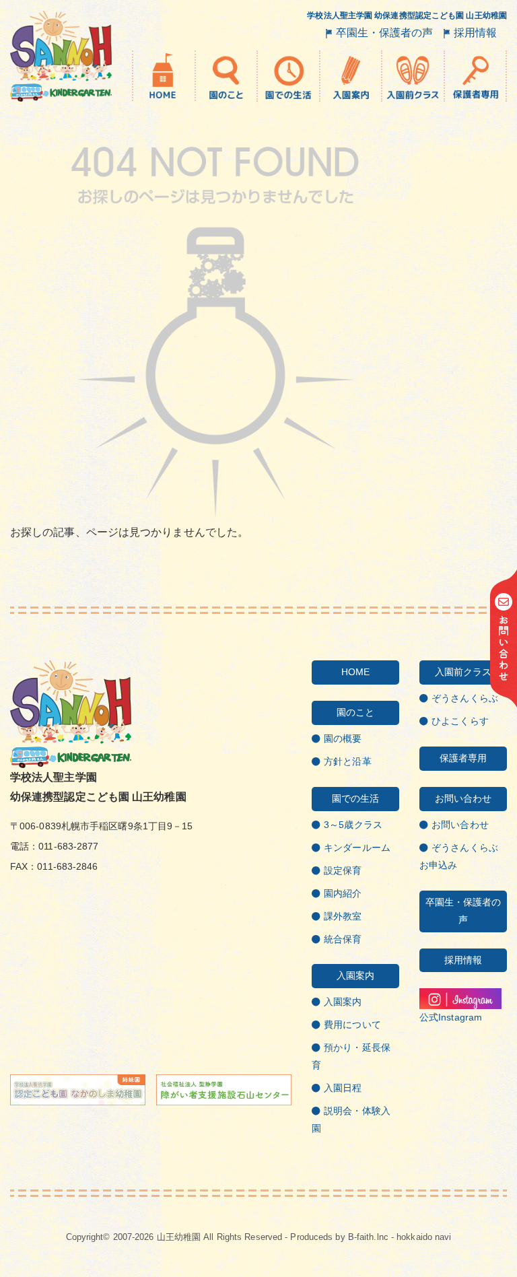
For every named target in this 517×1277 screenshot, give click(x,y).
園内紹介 (342, 893)
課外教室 (342, 916)
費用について (352, 1024)
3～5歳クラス (353, 824)
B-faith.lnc (368, 1237)
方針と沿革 (348, 761)
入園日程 (342, 1087)
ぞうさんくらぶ (465, 698)
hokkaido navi (424, 1237)
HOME (355, 671)
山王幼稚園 (179, 1237)
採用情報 (475, 32)
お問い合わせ (460, 824)
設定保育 (342, 870)
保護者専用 (463, 758)
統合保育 (342, 939)
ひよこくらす (460, 721)
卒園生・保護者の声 (385, 32)
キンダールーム (357, 847)
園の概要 (342, 738)
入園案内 (342, 1001)
